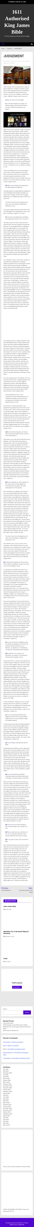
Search (5, 1009)
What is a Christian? (17, 1042)
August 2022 (6, 1115)
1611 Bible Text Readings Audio (16, 1049)
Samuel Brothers (7, 1052)
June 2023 (6, 1097)
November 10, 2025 (9, 936)
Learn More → (17, 987)
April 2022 (6, 1123)
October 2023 (7, 1089)
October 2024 (7, 1080)
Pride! (5, 958)
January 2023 (7, 1106)
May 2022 (6, 1121)
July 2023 (5, 1095)
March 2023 (6, 1102)
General (23, 61)
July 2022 (5, 1117)
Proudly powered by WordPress (14, 1223)
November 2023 (7, 1087)
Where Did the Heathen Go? (11, 1030)
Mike (4, 1045)
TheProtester (8, 61)
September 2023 (7, 1091)
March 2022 (6, 1125)
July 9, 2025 (7, 961)
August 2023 (6, 1093)
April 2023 (6, 1101)
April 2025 (6, 1076)
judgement (6, 63)
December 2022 (7, 1108)
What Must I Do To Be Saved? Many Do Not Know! (17, 1027)
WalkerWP (21, 1224)
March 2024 (6, 1082)
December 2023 (7, 1086)
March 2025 (6, 1078)
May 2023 (6, 1099)
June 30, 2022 (16, 61)
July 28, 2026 (7, 909)
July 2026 (5, 1069)
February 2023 (7, 1104)
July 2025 (5, 1074)
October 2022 (7, 1112)
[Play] (17, 120)
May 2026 (6, 1071)
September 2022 (7, 1114)
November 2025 (7, 1073)
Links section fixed (9, 906)
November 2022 (7, 1110)
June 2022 (6, 1119)
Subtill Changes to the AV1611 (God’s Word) (15, 1025)
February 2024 (7, 1084)
